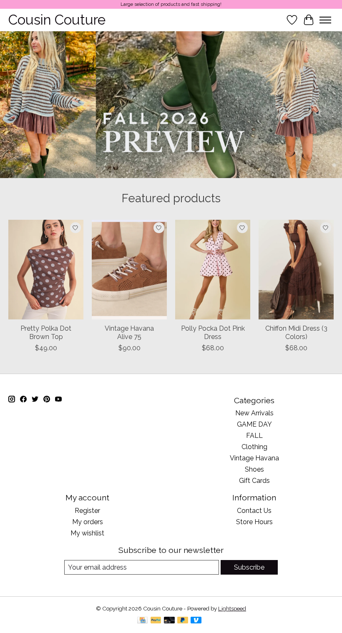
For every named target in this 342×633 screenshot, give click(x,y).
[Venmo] (196, 621)
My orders (87, 522)
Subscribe (249, 567)
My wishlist (87, 533)
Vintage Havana (254, 458)
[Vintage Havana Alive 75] (129, 269)
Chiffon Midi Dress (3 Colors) (296, 332)
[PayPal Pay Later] (182, 621)
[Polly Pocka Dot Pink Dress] (212, 269)
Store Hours (254, 522)
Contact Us (254, 511)
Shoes (254, 469)
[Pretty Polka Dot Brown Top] (45, 269)
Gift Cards (254, 481)
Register (87, 511)
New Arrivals (254, 413)
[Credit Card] (142, 621)
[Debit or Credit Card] (169, 621)
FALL (254, 436)
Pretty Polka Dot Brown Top (45, 332)
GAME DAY (254, 424)
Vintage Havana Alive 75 (129, 332)
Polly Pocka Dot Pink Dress (213, 332)
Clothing (254, 447)
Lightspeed (232, 608)
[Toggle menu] (325, 20)
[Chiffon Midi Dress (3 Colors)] (296, 269)
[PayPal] (156, 621)
